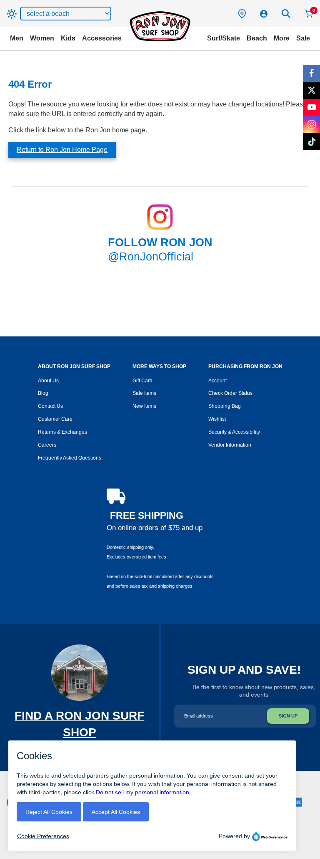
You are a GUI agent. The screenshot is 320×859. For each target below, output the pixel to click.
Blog (43, 393)
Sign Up (288, 715)
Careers (47, 445)
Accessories (102, 38)
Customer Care (55, 419)
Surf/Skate (223, 38)
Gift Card (142, 381)
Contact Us (50, 406)
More (282, 38)
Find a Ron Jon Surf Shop (79, 732)
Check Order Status (230, 393)
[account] (263, 13)
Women (42, 38)
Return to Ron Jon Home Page (62, 149)
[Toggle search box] (286, 13)
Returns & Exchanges (62, 432)
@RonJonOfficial (150, 256)
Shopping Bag (224, 406)
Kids (68, 38)
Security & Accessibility (234, 432)
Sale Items (144, 393)
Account (217, 381)
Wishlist (217, 419)
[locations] (242, 13)
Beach (257, 38)
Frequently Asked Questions (69, 458)
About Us (48, 381)
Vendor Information (229, 445)
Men (16, 38)
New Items (144, 406)
